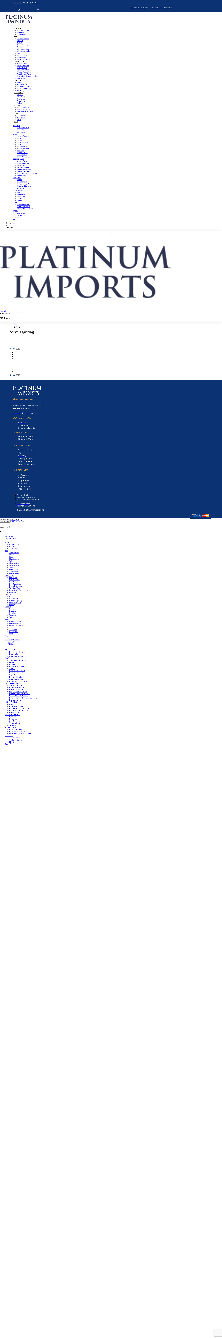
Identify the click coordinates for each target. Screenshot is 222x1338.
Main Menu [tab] (9, 536)
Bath (16, 37)
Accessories (22, 34)
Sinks (19, 43)
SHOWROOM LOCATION (138, 8)
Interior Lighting (24, 89)
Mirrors (17, 105)
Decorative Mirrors (25, 111)
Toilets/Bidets (23, 39)
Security (20, 91)
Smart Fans (22, 64)
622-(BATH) (30, 2)
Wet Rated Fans (24, 74)
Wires (19, 103)
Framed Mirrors (23, 109)
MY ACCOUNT (156, 8)
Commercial (22, 84)
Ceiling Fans (19, 61)
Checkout (16, 521)
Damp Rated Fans (24, 72)
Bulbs (19, 82)
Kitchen (17, 28)
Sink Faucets (22, 45)
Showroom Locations (12, 640)
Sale (16, 122)
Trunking (21, 101)
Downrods (21, 78)
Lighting (18, 80)
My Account (9, 642)
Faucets (20, 32)
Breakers (21, 97)
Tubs (19, 47)
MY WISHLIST (167, 8)
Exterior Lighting (24, 86)
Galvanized (21, 118)
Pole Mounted (23, 66)
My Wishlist (9, 644)
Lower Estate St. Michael (22, 402)
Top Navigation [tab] (10, 538)
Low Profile (22, 68)
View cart (5, 521)
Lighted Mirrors (23, 107)
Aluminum (21, 116)
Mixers (20, 41)
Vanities (20, 53)
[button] (3, 311)
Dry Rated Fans (23, 70)
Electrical (18, 93)
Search (8, 223)
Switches (21, 99)
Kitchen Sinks (23, 30)
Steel (16, 113)
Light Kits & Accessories (27, 76)
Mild (19, 120)
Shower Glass (23, 49)
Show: (12, 348)
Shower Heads (23, 51)
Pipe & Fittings (23, 59)
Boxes (20, 95)
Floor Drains (22, 55)
